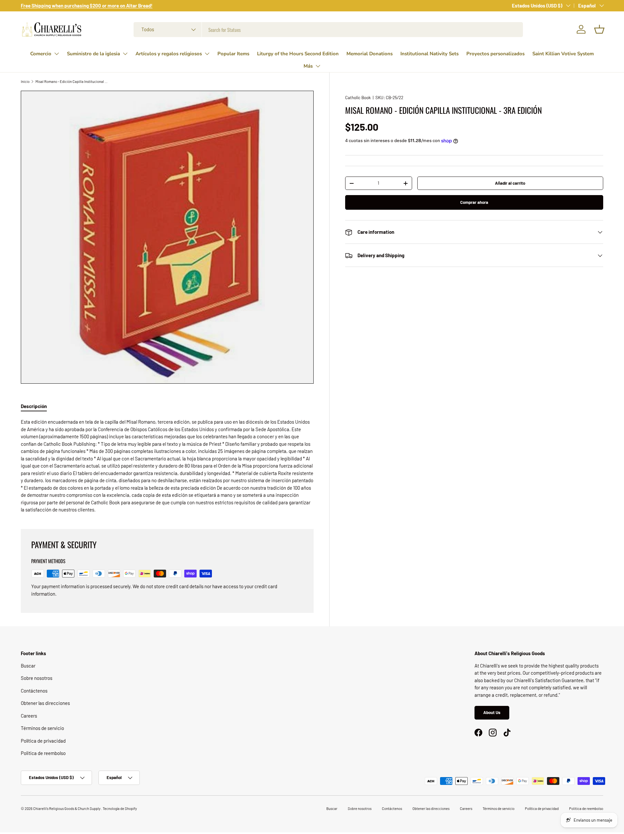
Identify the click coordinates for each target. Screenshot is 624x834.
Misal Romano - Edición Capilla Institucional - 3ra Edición (72, 81)
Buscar (28, 666)
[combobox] (328, 29)
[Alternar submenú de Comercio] (56, 54)
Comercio (40, 53)
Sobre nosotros (36, 678)
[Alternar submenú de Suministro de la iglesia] (125, 54)
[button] (599, 29)
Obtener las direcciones (45, 703)
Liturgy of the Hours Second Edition (298, 53)
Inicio (25, 81)
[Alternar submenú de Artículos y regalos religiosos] (207, 54)
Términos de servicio (42, 728)
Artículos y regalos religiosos (169, 53)
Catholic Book (358, 97)
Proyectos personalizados (495, 53)
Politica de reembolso (43, 753)
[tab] (34, 406)
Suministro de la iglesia (93, 53)
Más (308, 66)
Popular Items (233, 53)
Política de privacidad (43, 741)
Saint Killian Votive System (563, 53)
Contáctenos (34, 691)
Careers (29, 716)
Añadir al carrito (510, 183)
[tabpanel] (167, 465)
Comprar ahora (474, 202)
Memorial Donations (369, 53)
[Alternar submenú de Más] (318, 66)
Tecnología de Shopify (120, 808)
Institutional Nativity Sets (429, 53)
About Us (491, 712)
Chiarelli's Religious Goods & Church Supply (67, 808)
